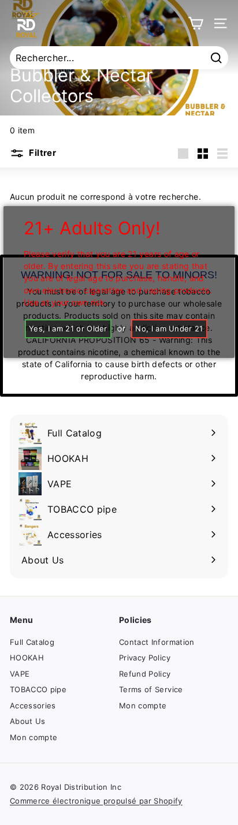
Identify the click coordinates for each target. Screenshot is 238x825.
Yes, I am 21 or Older (68, 328)
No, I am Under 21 (169, 328)
